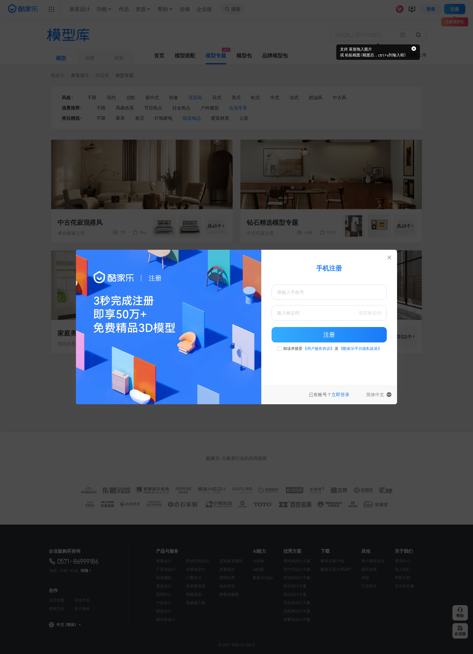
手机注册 (329, 268)
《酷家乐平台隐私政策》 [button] (360, 348)
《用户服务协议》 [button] (318, 348)
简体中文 (375, 394)
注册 (329, 335)
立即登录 (340, 394)
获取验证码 (370, 313)
